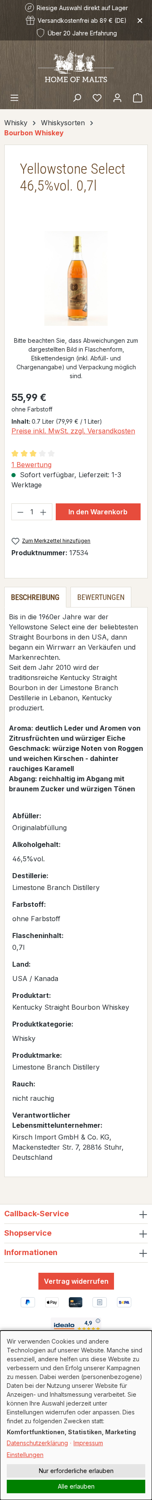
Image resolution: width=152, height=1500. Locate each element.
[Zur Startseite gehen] (76, 66)
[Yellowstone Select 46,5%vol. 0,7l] (76, 278)
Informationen (30, 1252)
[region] (76, 278)
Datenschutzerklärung (37, 1442)
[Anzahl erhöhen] (43, 511)
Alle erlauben (76, 1486)
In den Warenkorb (98, 512)
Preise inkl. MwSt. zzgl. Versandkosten (73, 431)
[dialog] (76, 1415)
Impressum (88, 1442)
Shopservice (28, 1232)
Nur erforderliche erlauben (76, 1470)
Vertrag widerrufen (76, 1281)
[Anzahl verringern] (20, 511)
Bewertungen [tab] (101, 597)
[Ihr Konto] (117, 97)
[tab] (35, 597)
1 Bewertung (31, 464)
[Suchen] (77, 97)
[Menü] (14, 97)
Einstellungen (25, 1454)
